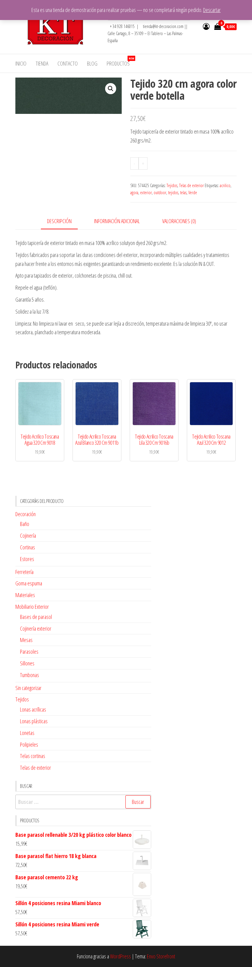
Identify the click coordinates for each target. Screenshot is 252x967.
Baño (24, 524)
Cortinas (27, 547)
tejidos (173, 192)
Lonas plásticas (34, 721)
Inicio (20, 63)
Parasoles (29, 651)
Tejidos (172, 185)
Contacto (67, 63)
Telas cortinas (32, 756)
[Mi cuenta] (206, 26)
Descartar (212, 10)
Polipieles (29, 744)
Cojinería (28, 535)
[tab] (64, 221)
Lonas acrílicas (33, 709)
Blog (92, 63)
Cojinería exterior (35, 628)
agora (134, 192)
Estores (27, 559)
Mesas (26, 640)
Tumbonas (29, 675)
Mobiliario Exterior (32, 606)
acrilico (225, 185)
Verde (192, 192)
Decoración (25, 514)
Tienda (42, 63)
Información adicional (117, 221)
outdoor (160, 192)
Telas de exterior (191, 185)
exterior (146, 192)
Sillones (27, 663)
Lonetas (27, 732)
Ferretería (24, 572)
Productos (120, 61)
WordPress (120, 956)
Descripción (59, 221)
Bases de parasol (36, 616)
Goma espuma (28, 583)
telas (183, 192)
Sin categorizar (28, 688)
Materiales (25, 595)
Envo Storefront (161, 956)
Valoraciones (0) (179, 221)
